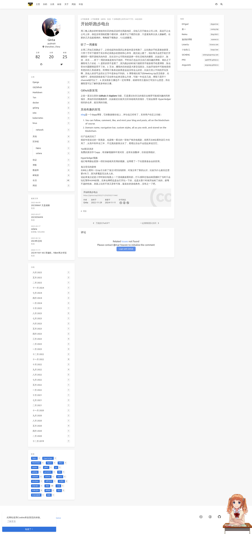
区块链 (33, 232)
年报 (81, 4)
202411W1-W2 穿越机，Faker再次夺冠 (48, 253)
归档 (45, 4)
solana (34, 229)
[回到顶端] (182, 528)
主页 (38, 4)
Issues (124, 241)
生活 (109, 19)
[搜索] (221, 4)
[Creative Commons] (120, 202)
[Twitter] (61, 64)
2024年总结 (36, 241)
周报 (74, 4)
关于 (66, 4)
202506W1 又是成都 (40, 205)
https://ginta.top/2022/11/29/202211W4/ (100, 195)
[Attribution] (124, 202)
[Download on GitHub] (216, 4)
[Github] (41, 64)
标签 (59, 4)
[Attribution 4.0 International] (210, 516)
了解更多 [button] (11, 521)
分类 (52, 4)
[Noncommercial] (127, 202)
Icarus (58, 518)
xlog (83, 114)
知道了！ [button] (29, 529)
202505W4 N (37, 217)
